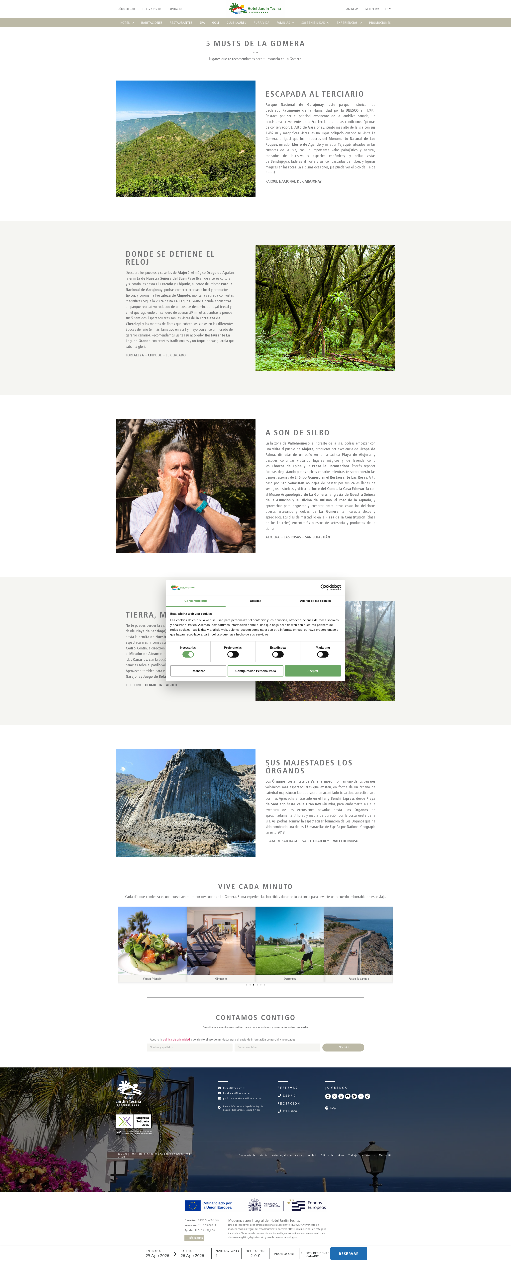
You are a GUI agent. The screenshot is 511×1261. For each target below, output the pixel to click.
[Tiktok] (367, 1096)
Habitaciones (151, 23)
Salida (186, 1250)
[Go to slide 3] (253, 985)
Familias (283, 23)
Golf (216, 23)
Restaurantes (181, 23)
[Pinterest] (354, 1096)
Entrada (153, 1250)
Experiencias (347, 23)
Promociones (380, 23)
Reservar (349, 1253)
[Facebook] (328, 1096)
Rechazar (198, 670)
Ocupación (255, 1250)
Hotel (125, 23)
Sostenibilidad (313, 23)
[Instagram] (341, 1096)
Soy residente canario (317, 1255)
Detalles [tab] (255, 600)
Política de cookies (332, 1155)
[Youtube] (348, 1096)
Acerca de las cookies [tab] (315, 600)
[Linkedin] (361, 1096)
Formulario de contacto (253, 1155)
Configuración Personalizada (255, 670)
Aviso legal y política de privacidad (294, 1155)
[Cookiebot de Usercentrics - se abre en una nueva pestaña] (323, 587)
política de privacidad (176, 1039)
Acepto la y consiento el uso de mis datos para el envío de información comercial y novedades (222, 1039)
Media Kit (385, 1155)
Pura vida (261, 23)
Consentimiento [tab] (195, 600)
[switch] (233, 654)
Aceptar (312, 670)
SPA (202, 23)
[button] (120, 943)
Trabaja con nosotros (362, 1155)
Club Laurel (236, 23)
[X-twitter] (334, 1096)
